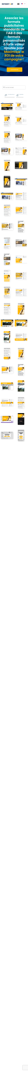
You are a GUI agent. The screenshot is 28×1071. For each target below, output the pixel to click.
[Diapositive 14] (21, 259)
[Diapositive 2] (21, 120)
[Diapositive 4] (7, 151)
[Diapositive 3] (21, 137)
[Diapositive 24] (7, 386)
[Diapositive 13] (21, 243)
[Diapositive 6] (21, 165)
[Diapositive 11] (7, 226)
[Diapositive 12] (7, 243)
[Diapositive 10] (21, 210)
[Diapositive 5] (21, 151)
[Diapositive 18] (7, 322)
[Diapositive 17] (21, 308)
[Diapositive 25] (7, 402)
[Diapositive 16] (21, 292)
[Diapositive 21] (21, 337)
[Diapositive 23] (7, 369)
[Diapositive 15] (21, 275)
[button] (18, 4)
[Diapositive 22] (21, 353)
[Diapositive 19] (21, 322)
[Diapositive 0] (7, 106)
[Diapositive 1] (21, 106)
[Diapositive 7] (21, 181)
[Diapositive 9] (21, 196)
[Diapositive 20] (7, 337)
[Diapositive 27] (7, 435)
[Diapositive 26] (7, 419)
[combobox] (14, 87)
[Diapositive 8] (7, 196)
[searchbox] (15, 87)
